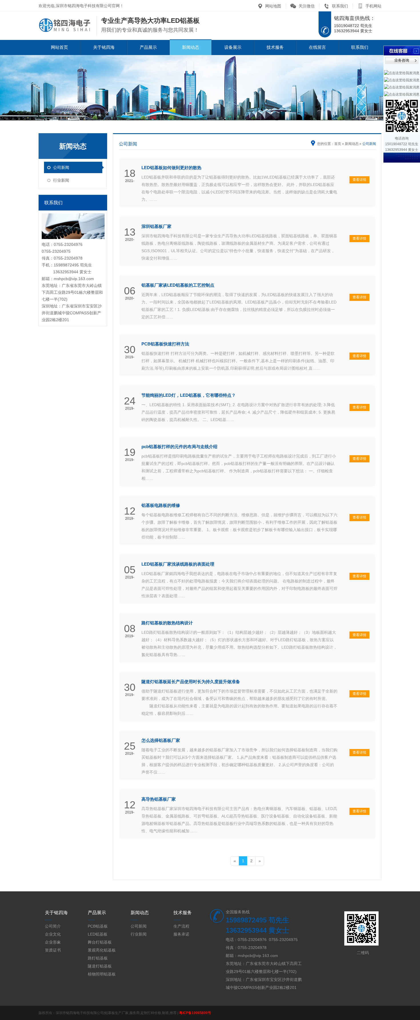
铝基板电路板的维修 (160, 505)
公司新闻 (61, 167)
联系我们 (340, 6)
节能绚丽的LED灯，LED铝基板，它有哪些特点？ (188, 395)
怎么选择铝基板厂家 (160, 740)
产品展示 (148, 47)
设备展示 (232, 47)
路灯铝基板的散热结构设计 (167, 622)
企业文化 (53, 934)
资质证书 (53, 950)
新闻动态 (190, 47)
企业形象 (53, 942)
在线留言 (317, 47)
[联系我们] (73, 237)
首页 (337, 144)
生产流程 (181, 926)
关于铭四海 (104, 47)
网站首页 (59, 47)
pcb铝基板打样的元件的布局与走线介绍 (179, 446)
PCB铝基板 (98, 926)
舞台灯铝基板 (100, 942)
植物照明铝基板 (102, 974)
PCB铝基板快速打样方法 (165, 343)
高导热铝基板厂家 (158, 799)
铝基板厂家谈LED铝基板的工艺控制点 (177, 285)
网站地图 (273, 6)
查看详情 (359, 180)
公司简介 (53, 926)
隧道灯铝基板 (100, 966)
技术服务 (275, 47)
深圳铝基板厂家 (156, 226)
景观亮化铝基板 (102, 950)
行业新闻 (61, 180)
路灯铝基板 (98, 958)
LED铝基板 (97, 934)
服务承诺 (181, 934)
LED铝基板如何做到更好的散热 (171, 167)
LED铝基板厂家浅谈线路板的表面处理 (177, 564)
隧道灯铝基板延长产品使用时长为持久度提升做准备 (190, 681)
